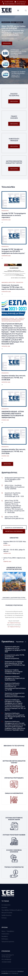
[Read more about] (5, 53)
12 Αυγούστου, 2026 (6, 219)
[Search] (26, 10)
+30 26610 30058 (6, 962)
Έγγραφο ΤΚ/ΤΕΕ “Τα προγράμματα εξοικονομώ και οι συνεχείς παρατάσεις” (14, 215)
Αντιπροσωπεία (6, 905)
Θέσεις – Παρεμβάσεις (8, 931)
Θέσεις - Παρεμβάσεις (16, 22)
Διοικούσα (4, 907)
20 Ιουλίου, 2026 (5, 456)
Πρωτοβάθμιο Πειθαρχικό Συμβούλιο (12, 910)
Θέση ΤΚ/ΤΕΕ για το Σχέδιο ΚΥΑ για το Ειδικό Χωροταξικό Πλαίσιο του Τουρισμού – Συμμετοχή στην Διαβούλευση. (14, 30)
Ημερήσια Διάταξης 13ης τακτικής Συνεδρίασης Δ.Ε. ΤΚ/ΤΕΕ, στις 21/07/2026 (13, 451)
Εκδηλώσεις (5, 939)
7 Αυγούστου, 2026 (6, 346)
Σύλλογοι (4, 918)
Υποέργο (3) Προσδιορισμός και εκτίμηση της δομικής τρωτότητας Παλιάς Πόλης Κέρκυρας (13, 320)
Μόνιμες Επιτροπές (7, 912)
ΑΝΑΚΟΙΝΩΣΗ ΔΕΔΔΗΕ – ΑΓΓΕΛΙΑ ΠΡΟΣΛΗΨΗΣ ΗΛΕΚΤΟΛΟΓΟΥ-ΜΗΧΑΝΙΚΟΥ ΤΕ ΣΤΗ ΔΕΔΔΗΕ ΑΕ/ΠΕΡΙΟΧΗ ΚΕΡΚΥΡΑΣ (13, 415)
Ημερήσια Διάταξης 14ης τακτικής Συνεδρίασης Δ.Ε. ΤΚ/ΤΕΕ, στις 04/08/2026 (13, 378)
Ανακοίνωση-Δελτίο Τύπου (8, 282)
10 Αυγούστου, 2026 (6, 291)
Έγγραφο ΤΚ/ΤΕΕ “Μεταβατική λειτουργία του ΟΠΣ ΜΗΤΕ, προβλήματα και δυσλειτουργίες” (13, 251)
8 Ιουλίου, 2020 (6, 545)
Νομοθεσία (5, 936)
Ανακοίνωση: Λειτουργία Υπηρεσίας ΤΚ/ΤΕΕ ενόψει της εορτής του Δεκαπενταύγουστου (13, 287)
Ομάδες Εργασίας (7, 915)
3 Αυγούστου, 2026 (6, 382)
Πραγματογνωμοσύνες (8, 941)
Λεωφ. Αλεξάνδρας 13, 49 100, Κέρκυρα (8, 956)
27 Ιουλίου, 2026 (5, 420)
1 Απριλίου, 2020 (7, 553)
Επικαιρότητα (5, 22)
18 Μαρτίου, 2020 (7, 561)
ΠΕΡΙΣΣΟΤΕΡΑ (7, 43)
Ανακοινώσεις (5, 934)
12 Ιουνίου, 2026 (14, 57)
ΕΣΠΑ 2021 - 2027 (13, 318)
